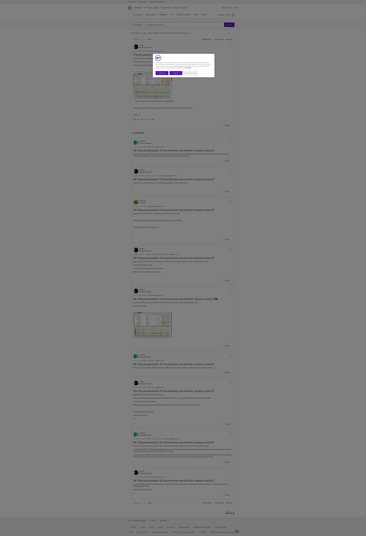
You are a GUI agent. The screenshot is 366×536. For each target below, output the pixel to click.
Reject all (175, 73)
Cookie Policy (188, 67)
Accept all (162, 73)
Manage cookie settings (190, 73)
